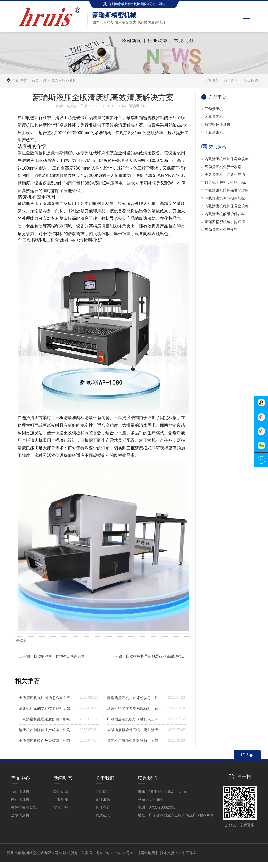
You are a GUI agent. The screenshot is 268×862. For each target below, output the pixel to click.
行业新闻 (69, 80)
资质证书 (103, 815)
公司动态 (211, 80)
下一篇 (151, 656)
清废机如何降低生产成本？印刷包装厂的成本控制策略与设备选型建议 (47, 730)
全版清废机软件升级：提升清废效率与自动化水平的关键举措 (135, 730)
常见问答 (251, 80)
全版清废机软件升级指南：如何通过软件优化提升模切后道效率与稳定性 (47, 741)
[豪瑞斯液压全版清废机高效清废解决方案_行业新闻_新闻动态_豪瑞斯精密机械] (50, 8)
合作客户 (103, 807)
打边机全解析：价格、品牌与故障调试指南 (228, 182)
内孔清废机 (214, 117)
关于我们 (105, 778)
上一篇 (52, 656)
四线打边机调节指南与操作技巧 (228, 198)
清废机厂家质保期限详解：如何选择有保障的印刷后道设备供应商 (135, 741)
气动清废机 (214, 109)
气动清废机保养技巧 (221, 229)
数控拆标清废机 (217, 124)
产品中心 (20, 778)
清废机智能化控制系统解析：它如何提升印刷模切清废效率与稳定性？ (135, 708)
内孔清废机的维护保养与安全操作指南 (228, 214)
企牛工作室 (187, 853)
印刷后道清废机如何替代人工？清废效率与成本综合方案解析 (135, 719)
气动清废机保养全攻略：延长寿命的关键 (228, 167)
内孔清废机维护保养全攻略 (227, 159)
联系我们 (147, 778)
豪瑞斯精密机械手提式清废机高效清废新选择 (228, 222)
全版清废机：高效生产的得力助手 (228, 174)
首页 (35, 80)
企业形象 (103, 799)
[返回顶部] (247, 754)
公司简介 (103, 791)
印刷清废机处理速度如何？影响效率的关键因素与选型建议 (47, 719)
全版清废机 (214, 132)
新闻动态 (50, 80)
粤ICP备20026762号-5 (114, 853)
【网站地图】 (148, 853)
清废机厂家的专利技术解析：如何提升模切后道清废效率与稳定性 (47, 708)
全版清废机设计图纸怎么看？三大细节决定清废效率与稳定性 (47, 698)
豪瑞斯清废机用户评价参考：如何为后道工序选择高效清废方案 (135, 698)
